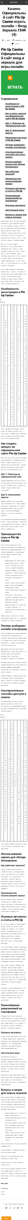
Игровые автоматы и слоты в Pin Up (15, 190)
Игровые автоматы (15, 205)
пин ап (8, 260)
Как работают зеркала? (12, 173)
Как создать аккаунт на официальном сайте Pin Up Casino (15, 116)
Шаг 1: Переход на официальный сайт (15, 124)
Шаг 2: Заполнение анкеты (15, 132)
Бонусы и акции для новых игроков (16, 216)
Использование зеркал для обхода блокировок (15, 164)
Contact (3, 1194)
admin (8, 40)
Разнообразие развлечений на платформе (13, 198)
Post (17, 43)
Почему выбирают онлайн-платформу (15, 146)
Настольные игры (14, 210)
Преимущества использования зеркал (13, 181)
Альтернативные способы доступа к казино (15, 155)
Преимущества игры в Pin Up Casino (16, 139)
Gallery (3, 1191)
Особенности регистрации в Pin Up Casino (14, 106)
